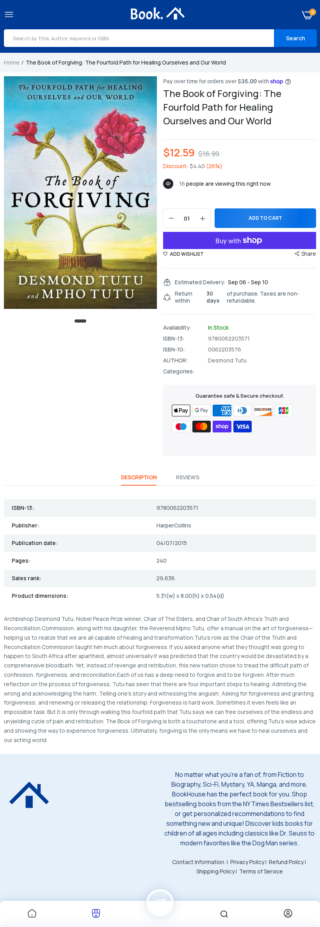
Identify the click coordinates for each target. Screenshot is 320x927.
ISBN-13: (174, 338)
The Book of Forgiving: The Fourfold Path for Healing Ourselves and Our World (222, 107)
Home (12, 62)
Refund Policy (286, 862)
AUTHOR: (175, 360)
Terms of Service (261, 871)
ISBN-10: (174, 349)
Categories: (179, 371)
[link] (32, 914)
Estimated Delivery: (200, 282)
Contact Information (198, 862)
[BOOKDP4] (158, 14)
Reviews (187, 477)
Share (308, 253)
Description (138, 477)
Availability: (177, 327)
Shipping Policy (215, 871)
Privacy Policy (247, 862)
